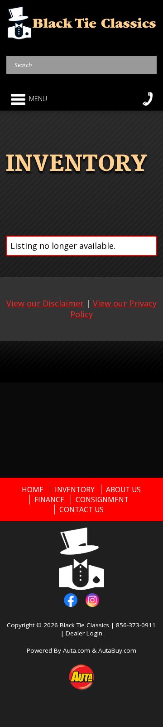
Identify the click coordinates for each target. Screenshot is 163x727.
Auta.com (76, 650)
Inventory (75, 489)
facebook (70, 600)
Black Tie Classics (84, 625)
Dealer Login (84, 633)
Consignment (102, 499)
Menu (38, 98)
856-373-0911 (136, 625)
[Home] (81, 22)
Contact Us (81, 509)
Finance (49, 499)
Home (32, 489)
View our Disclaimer (45, 303)
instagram (92, 600)
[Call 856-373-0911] (148, 99)
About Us (123, 489)
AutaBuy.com (117, 650)
